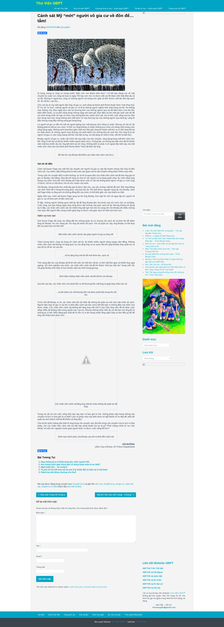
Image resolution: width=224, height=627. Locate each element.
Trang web (40, 567)
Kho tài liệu (83, 615)
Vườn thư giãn (98, 615)
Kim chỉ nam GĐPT (81, 8)
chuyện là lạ (109, 484)
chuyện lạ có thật (49, 486)
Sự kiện (41, 615)
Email (39, 556)
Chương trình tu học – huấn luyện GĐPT (112, 8)
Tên (38, 546)
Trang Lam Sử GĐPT (177, 8)
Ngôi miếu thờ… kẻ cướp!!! (54, 467)
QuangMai (65, 27)
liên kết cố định (74, 486)
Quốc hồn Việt (54, 615)
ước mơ (99, 484)
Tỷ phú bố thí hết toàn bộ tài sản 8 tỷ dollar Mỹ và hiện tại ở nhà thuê (74, 470)
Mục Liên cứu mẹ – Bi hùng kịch (158, 264)
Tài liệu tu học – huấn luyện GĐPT (148, 8)
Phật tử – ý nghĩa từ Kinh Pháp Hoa (159, 236)
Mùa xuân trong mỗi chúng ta (51, 494)
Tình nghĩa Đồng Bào (133, 615)
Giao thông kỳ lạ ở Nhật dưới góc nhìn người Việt (65, 462)
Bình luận (40, 513)
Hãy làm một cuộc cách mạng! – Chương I (115, 494)
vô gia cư (120, 484)
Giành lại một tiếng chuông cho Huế (58, 472)
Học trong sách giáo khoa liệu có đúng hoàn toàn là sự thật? (70, 464)
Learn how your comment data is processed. (88, 587)
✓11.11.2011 (140, 622)
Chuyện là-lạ (78, 484)
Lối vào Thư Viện (61, 8)
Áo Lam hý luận (114, 615)
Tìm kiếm (146, 210)
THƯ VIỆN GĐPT (177, 593)
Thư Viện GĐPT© (118, 622)
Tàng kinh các (69, 615)
